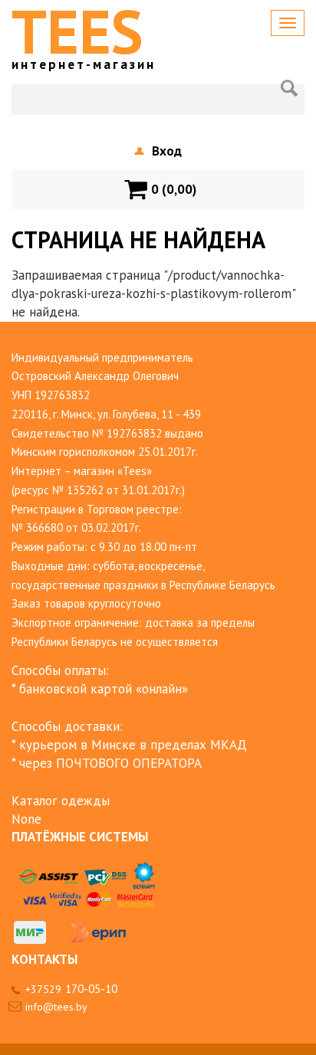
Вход (167, 151)
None (26, 819)
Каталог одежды (61, 800)
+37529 (71, 989)
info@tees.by (56, 1007)
